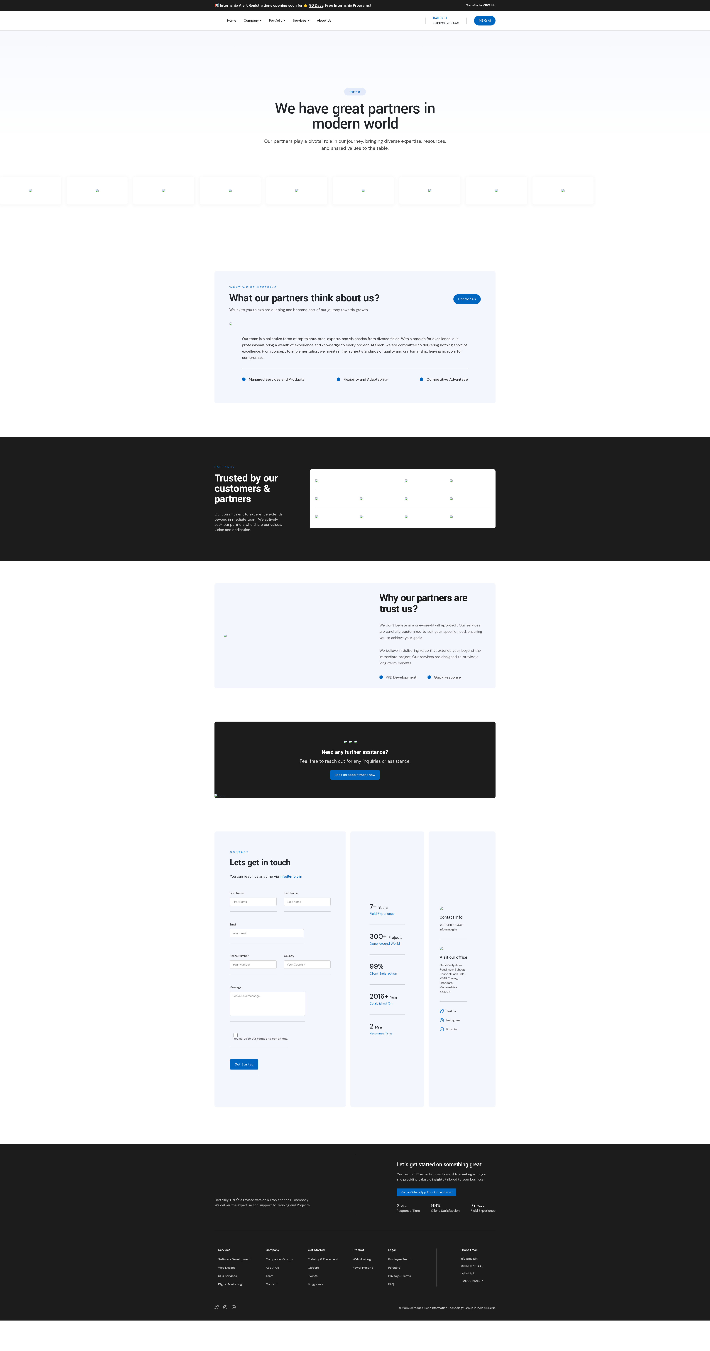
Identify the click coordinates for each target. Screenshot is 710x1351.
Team (269, 1276)
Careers (313, 1268)
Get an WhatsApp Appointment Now (426, 1192)
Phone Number (239, 956)
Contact (272, 1284)
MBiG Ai (485, 20)
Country (289, 956)
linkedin (451, 1029)
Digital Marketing (230, 1284)
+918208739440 (472, 1266)
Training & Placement (323, 1259)
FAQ (391, 1284)
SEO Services (227, 1276)
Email (233, 924)
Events (312, 1276)
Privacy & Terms (399, 1276)
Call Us (438, 18)
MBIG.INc (490, 1308)
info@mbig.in (291, 876)
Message (235, 987)
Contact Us (467, 299)
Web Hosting (362, 1259)
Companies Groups (279, 1259)
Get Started (244, 1064)
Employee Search (400, 1259)
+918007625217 (472, 1281)
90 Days (316, 5)
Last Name (291, 893)
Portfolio (276, 20)
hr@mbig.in (468, 1273)
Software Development (234, 1259)
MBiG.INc (489, 5)
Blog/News (315, 1284)
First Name (237, 893)
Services (300, 20)
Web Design (226, 1268)
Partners (394, 1268)
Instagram (453, 1020)
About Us (324, 20)
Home (231, 20)
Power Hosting (363, 1268)
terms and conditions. (272, 1038)
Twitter (451, 1011)
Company (251, 20)
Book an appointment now (355, 775)
